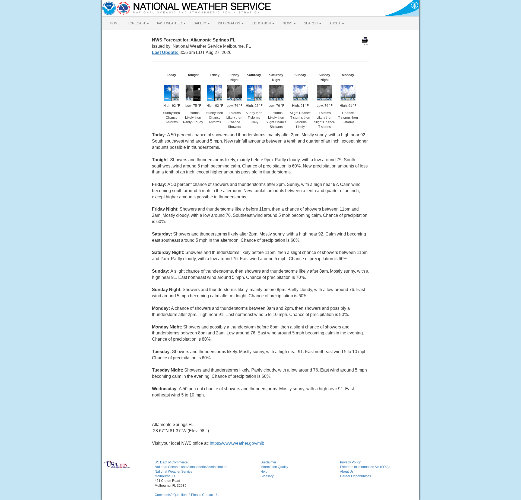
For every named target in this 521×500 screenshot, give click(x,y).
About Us (347, 471)
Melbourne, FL (165, 476)
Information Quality (274, 467)
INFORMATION (229, 23)
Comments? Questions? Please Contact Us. (187, 495)
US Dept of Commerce (171, 462)
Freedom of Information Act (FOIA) (365, 467)
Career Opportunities (355, 476)
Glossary (267, 476)
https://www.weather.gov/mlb (237, 443)
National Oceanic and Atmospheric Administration (191, 467)
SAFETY (200, 23)
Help (264, 471)
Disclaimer (268, 462)
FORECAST (137, 23)
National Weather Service (173, 471)
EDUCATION (262, 23)
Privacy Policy (350, 462)
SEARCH (311, 23)
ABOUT (335, 23)
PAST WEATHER (170, 23)
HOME (115, 23)
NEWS (287, 23)
